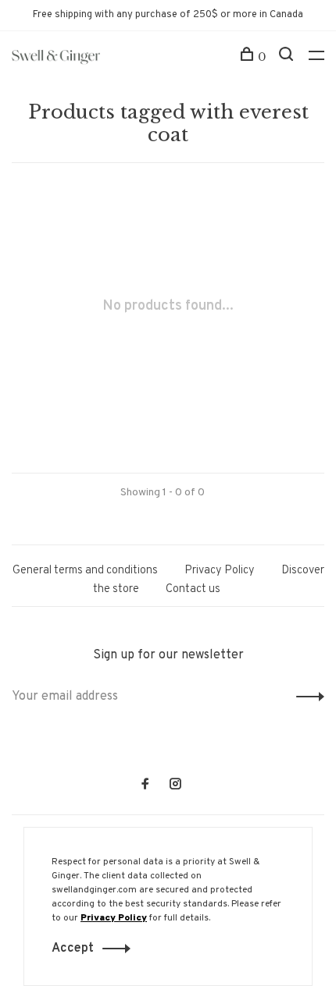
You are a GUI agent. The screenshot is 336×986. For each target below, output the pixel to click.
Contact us (193, 589)
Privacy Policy (219, 570)
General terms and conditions (85, 570)
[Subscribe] (306, 696)
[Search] (288, 57)
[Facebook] (145, 786)
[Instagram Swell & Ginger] (175, 786)
